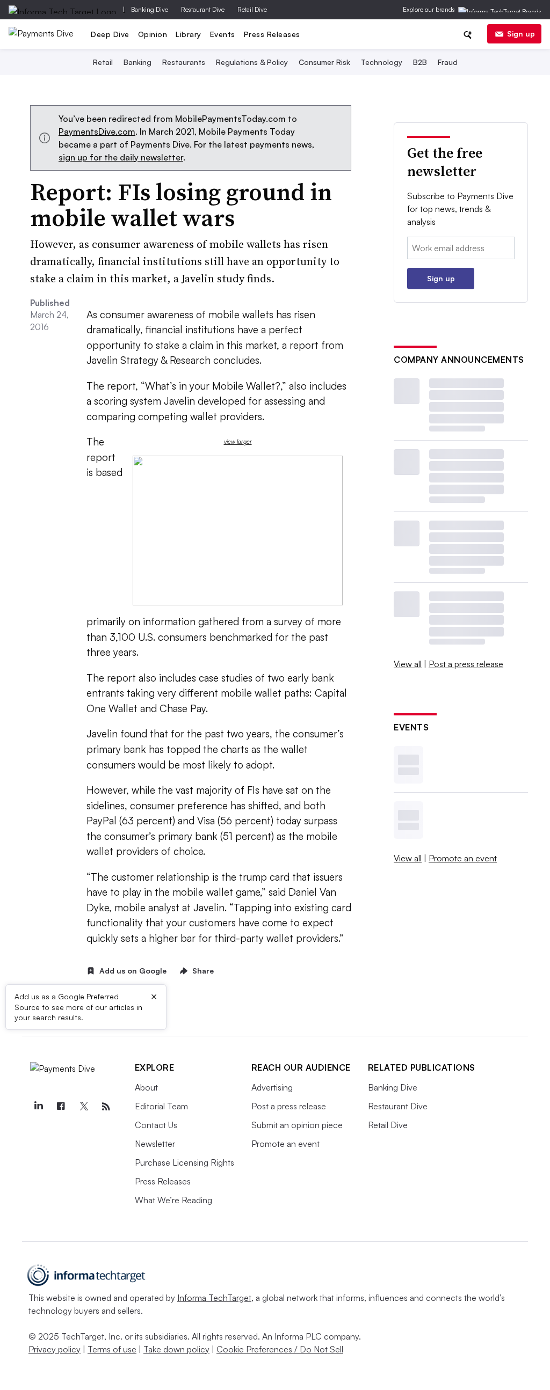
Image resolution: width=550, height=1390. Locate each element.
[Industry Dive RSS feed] (106, 1106)
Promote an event (463, 858)
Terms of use (112, 1349)
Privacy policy (54, 1349)
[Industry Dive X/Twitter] (84, 1106)
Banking (137, 62)
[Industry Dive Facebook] (61, 1106)
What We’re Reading (173, 1200)
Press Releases (272, 34)
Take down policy (176, 1349)
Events (222, 34)
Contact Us (156, 1125)
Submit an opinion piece (297, 1125)
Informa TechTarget (214, 1297)
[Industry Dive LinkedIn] (38, 1106)
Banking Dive (149, 9)
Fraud (448, 62)
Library (188, 34)
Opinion (153, 34)
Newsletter (155, 1143)
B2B (420, 62)
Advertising (272, 1087)
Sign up (521, 33)
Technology (381, 62)
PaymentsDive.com (97, 131)
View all (408, 664)
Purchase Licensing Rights (184, 1162)
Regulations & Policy (252, 62)
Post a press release (466, 664)
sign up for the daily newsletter (121, 157)
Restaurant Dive (203, 9)
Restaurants (183, 62)
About (146, 1087)
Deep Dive (110, 34)
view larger (238, 441)
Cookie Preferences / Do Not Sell (279, 1349)
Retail (103, 62)
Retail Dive (252, 9)
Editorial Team (161, 1106)
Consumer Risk (324, 62)
